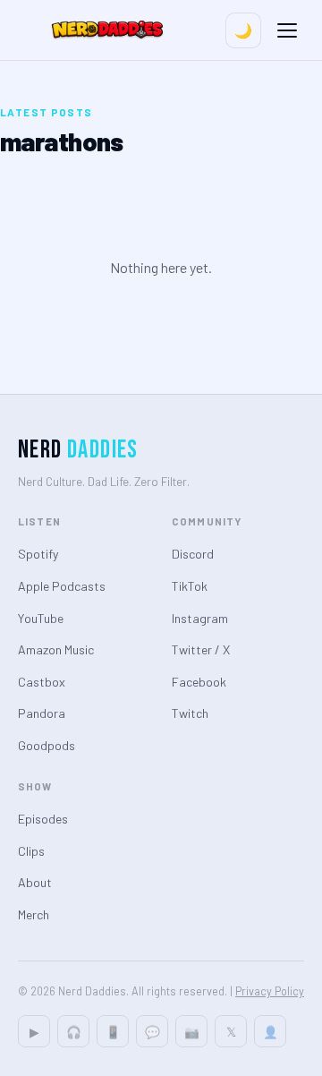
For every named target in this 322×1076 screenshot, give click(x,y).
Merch (33, 914)
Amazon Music (56, 649)
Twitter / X (201, 649)
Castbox (41, 681)
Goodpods (46, 745)
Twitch (190, 713)
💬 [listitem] (152, 1031)
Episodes (43, 818)
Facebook (199, 681)
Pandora (41, 713)
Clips (31, 850)
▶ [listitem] (34, 1031)
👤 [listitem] (270, 1031)
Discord (193, 553)
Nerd (78, 450)
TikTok (190, 586)
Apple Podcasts (62, 586)
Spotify (38, 553)
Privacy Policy (269, 991)
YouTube (41, 618)
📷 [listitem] (191, 1031)
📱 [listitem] (113, 1031)
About (35, 882)
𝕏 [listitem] (231, 1031)
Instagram (200, 618)
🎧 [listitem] (73, 1031)
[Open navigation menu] (287, 30)
